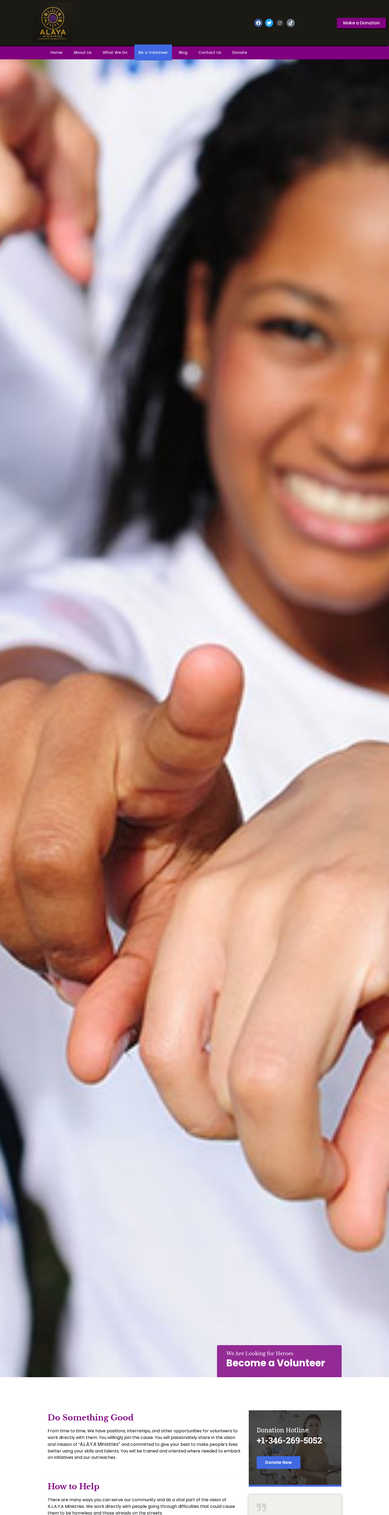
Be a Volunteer (153, 52)
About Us (83, 52)
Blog (183, 52)
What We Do (115, 52)
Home (56, 52)
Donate (239, 52)
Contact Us (209, 52)
